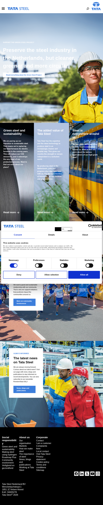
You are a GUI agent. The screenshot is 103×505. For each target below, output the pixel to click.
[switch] (39, 265)
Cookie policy (42, 462)
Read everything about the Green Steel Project (24, 75)
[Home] (18, 8)
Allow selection (51, 275)
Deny (18, 275)
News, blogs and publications (23, 389)
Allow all (84, 275)
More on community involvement (24, 302)
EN (63, 229)
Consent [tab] (18, 235)
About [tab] (85, 235)
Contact (40, 440)
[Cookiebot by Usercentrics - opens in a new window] (90, 226)
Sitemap (40, 470)
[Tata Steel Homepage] (96, 6)
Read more (9, 212)
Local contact (42, 451)
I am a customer (43, 443)
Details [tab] (51, 235)
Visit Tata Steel (43, 454)
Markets (23, 446)
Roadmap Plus (9, 457)
